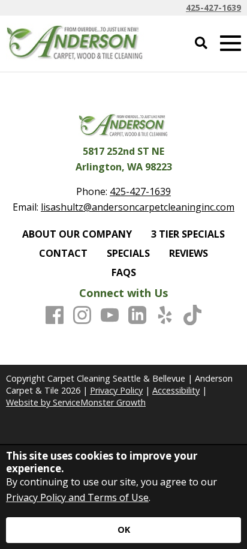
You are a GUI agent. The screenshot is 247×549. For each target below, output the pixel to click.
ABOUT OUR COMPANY (77, 234)
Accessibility (176, 390)
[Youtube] (110, 315)
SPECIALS (128, 253)
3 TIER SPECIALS (188, 234)
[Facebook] (55, 315)
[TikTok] (192, 315)
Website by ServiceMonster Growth (76, 402)
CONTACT (63, 253)
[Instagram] (82, 315)
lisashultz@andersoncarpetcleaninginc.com (137, 207)
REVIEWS (188, 253)
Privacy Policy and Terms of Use (77, 497)
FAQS (124, 272)
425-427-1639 (213, 7)
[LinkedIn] (137, 315)
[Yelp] (165, 315)
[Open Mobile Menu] (230, 43)
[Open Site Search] (201, 43)
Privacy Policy (116, 390)
